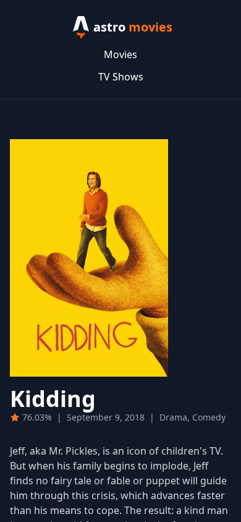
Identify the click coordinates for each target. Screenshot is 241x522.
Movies (120, 54)
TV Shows (120, 76)
